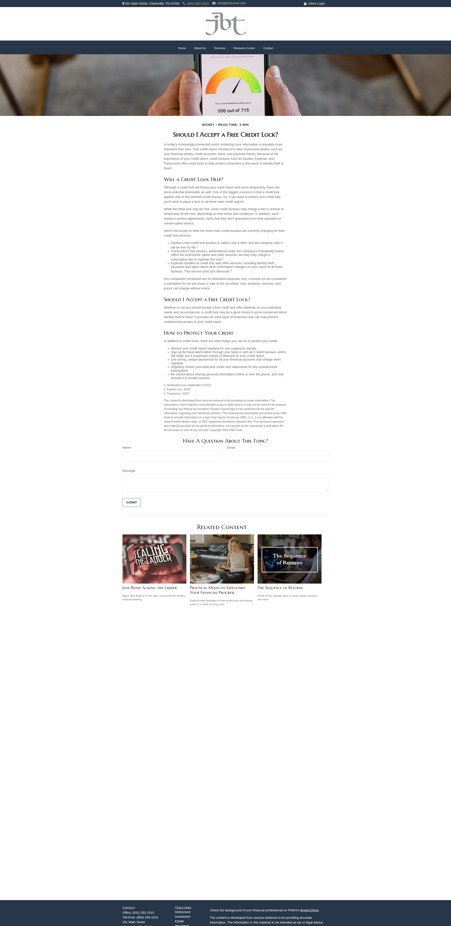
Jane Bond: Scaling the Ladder (149, 587)
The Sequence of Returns (280, 587)
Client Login (316, 3)
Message (128, 470)
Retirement (182, 912)
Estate (179, 921)
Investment (182, 916)
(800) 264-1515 (147, 917)
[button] (182, 48)
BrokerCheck (309, 910)
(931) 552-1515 (198, 3)
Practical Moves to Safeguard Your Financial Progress (217, 590)
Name (126, 447)
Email (231, 447)
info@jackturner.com (231, 3)
